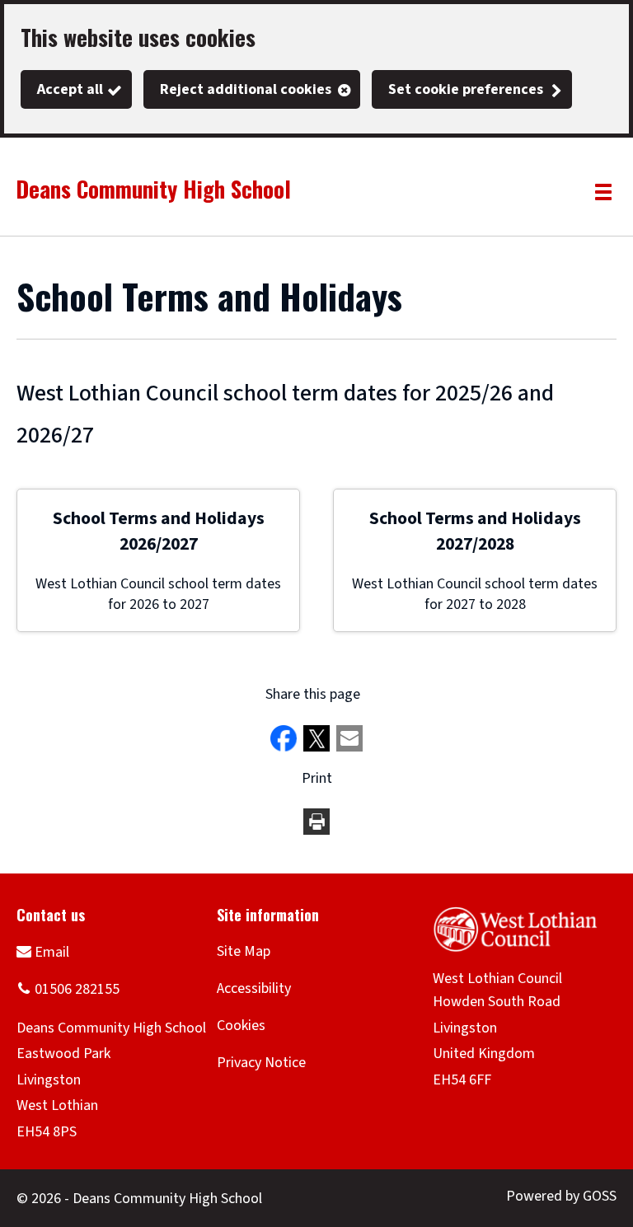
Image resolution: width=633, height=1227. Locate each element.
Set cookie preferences (465, 89)
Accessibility (254, 988)
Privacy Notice (261, 1062)
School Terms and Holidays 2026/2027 (159, 531)
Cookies (241, 1025)
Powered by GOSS (561, 1196)
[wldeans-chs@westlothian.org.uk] (42, 951)
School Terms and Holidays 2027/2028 (475, 531)
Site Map (243, 951)
